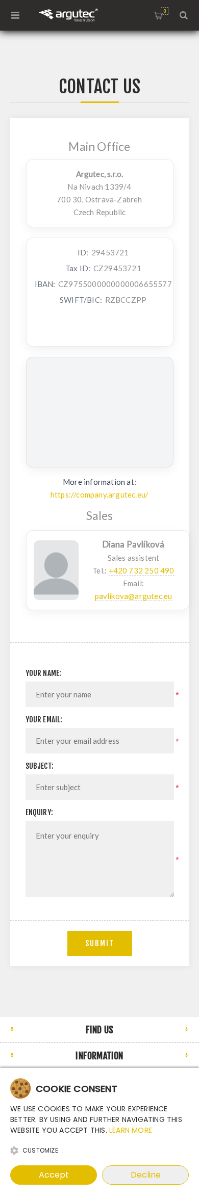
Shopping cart (164, 11)
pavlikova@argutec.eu (133, 596)
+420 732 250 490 (142, 570)
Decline (146, 1175)
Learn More (130, 1130)
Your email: (44, 719)
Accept (54, 1175)
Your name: (44, 673)
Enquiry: (40, 812)
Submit (99, 943)
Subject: (40, 766)
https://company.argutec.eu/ (99, 494)
